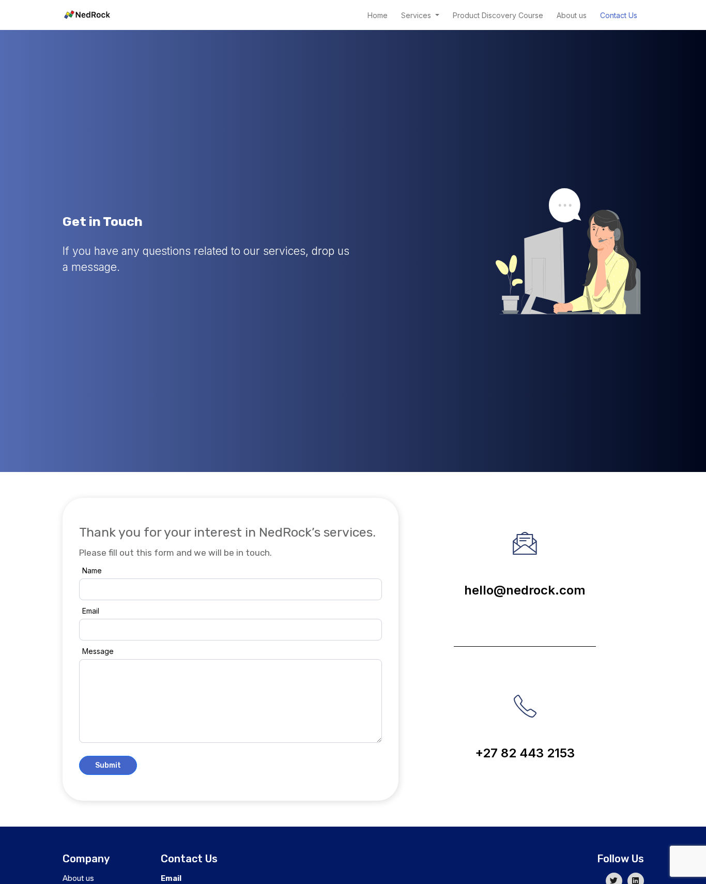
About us (572, 15)
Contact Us (618, 15)
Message (98, 651)
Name (92, 570)
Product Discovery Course (498, 15)
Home (377, 15)
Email (90, 610)
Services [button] (417, 15)
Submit (108, 765)
